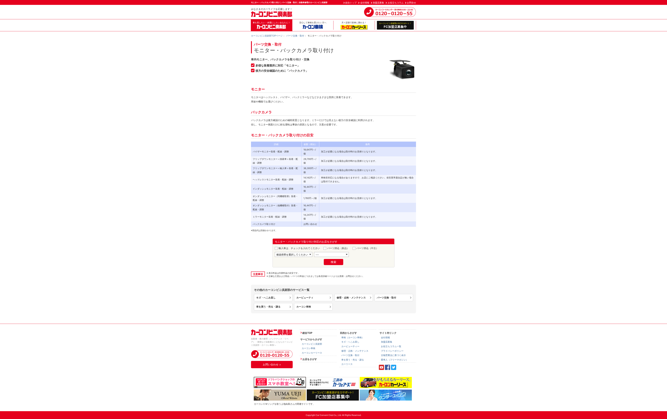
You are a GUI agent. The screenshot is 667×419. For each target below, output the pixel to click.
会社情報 (364, 2)
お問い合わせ (270, 364)
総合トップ (351, 2)
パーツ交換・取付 (295, 35)
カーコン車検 (303, 306)
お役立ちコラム (396, 2)
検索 (333, 262)
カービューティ (304, 297)
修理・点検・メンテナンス (351, 297)
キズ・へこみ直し (266, 297)
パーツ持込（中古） (367, 248)
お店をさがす (309, 359)
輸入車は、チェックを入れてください (299, 248)
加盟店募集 (378, 2)
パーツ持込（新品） (338, 248)
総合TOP (307, 332)
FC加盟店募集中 (395, 25)
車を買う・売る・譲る (268, 306)
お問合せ (411, 2)
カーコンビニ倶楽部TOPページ (267, 35)
